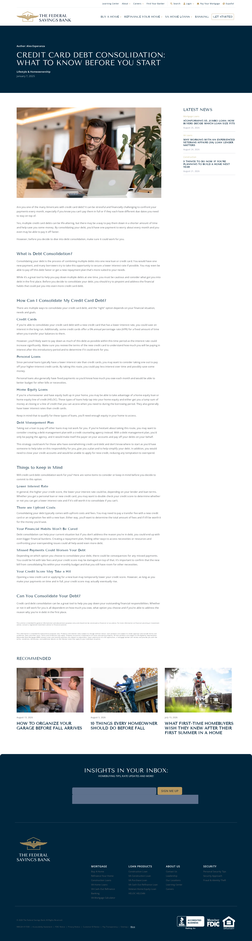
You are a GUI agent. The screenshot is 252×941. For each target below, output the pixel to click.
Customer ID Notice (91, 927)
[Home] (44, 17)
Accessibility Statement (42, 927)
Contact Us (171, 871)
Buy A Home (110, 16)
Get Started (223, 16)
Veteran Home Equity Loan (142, 888)
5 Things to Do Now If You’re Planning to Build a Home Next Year (206, 164)
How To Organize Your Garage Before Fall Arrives (49, 725)
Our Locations (173, 880)
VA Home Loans (177, 16)
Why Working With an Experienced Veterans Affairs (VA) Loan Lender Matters (209, 142)
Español (230, 3)
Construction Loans (101, 880)
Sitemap (124, 927)
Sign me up (169, 791)
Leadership (171, 875)
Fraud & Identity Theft (214, 880)
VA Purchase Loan (137, 880)
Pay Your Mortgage (210, 3)
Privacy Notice (74, 927)
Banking (202, 16)
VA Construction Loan (139, 875)
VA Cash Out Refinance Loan (143, 884)
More (133, 927)
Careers (137, 3)
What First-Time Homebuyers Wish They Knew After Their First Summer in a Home (199, 728)
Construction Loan (137, 871)
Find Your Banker (155, 3)
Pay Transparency (110, 927)
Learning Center (110, 3)
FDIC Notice (60, 927)
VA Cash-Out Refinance (103, 888)
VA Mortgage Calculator (103, 897)
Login (189, 3)
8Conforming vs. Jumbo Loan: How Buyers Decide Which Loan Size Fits (209, 122)
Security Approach (212, 875)
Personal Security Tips (214, 871)
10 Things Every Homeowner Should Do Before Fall (124, 725)
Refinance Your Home (142, 16)
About (125, 3)
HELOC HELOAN (136, 893)
